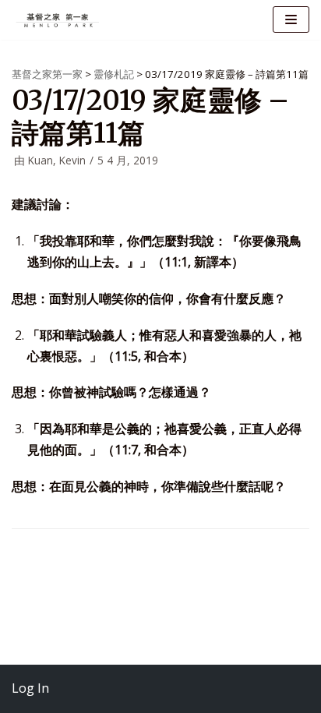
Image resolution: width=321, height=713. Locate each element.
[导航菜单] (291, 19)
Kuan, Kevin (57, 160)
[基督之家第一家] (58, 20)
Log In (30, 688)
